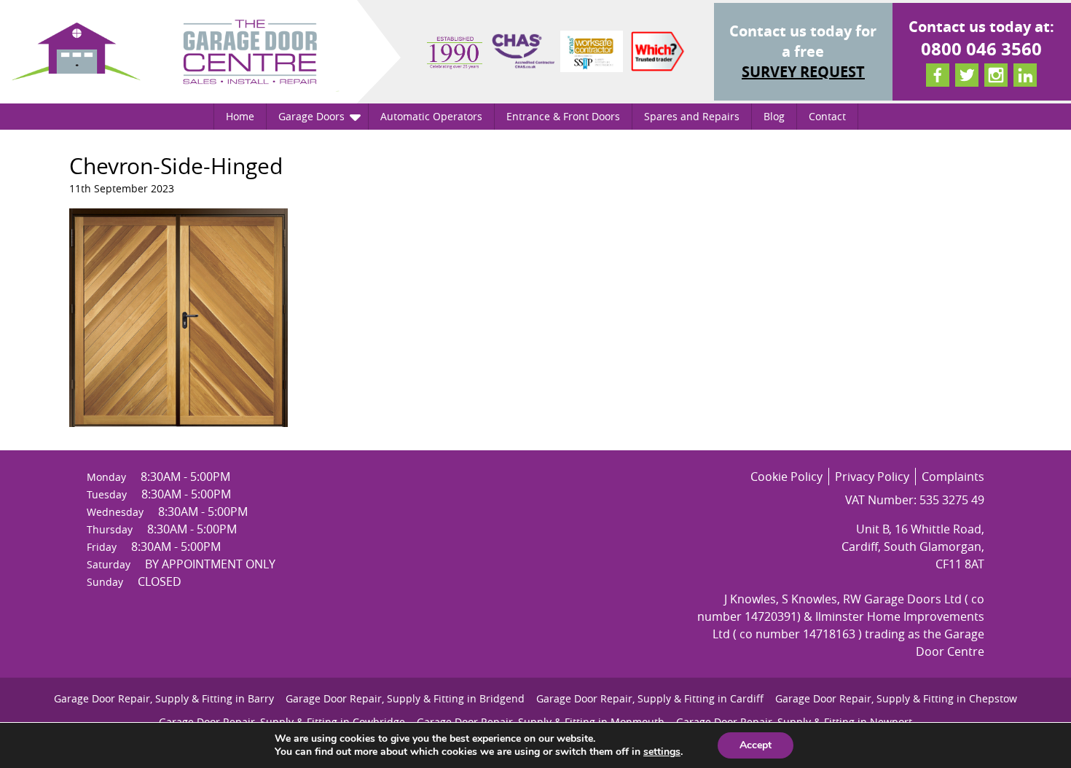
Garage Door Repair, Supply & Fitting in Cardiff (650, 698)
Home (240, 116)
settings (661, 752)
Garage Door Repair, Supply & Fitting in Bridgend (405, 698)
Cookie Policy (786, 477)
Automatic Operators (431, 116)
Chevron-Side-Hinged (176, 166)
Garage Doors (311, 116)
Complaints (953, 477)
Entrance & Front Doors (563, 116)
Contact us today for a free (802, 51)
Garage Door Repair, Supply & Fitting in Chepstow (896, 698)
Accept (756, 745)
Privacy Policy (872, 477)
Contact (827, 116)
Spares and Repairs (692, 116)
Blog (774, 116)
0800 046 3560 (981, 48)
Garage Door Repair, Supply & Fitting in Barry (164, 698)
